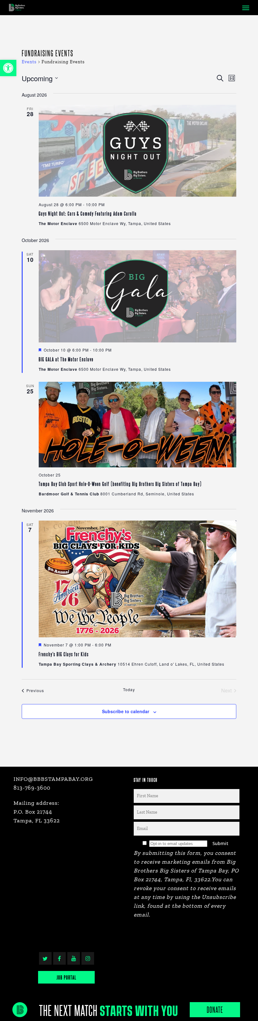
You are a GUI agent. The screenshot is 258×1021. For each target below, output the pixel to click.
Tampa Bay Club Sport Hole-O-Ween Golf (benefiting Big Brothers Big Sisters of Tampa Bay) (120, 484)
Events (29, 62)
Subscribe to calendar (125, 711)
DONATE (215, 1009)
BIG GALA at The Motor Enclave (66, 359)
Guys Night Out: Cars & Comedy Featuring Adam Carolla (88, 213)
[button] (8, 68)
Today (129, 689)
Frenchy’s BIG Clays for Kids (64, 654)
